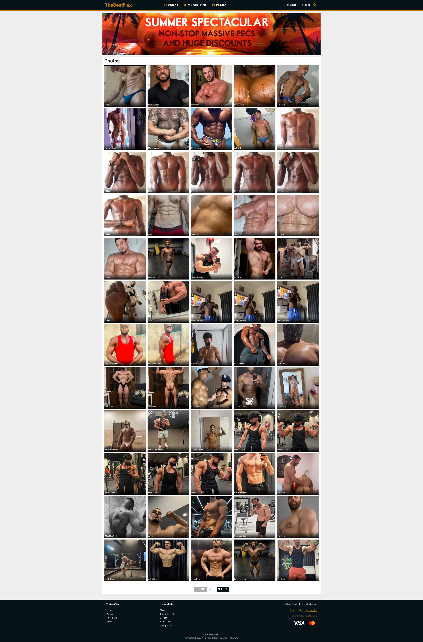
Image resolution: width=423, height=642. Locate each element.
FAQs (162, 610)
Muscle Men (196, 5)
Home (109, 610)
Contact (163, 618)
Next (221, 589)
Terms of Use (166, 621)
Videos (172, 5)
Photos (220, 5)
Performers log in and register (303, 610)
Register (292, 5)
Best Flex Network (308, 616)
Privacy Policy (166, 625)
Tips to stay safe (167, 614)
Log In (306, 5)
